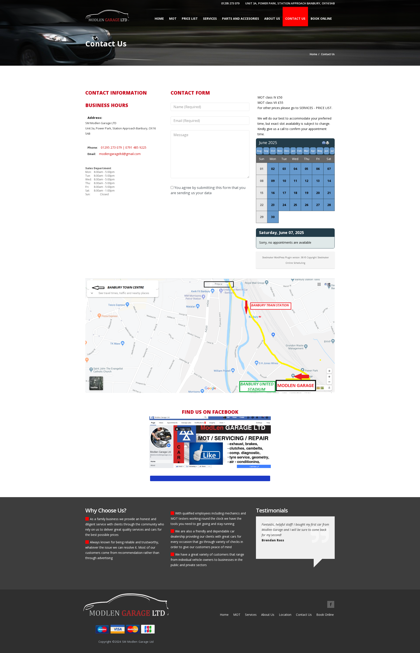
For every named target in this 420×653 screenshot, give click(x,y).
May (319, 150)
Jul (332, 150)
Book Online (321, 18)
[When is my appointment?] (324, 143)
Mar (306, 150)
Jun (326, 150)
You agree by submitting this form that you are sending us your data (208, 190)
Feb (299, 150)
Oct (273, 150)
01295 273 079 (230, 3)
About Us (272, 18)
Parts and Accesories (240, 18)
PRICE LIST (190, 18)
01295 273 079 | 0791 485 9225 (123, 147)
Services (251, 615)
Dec (286, 150)
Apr (313, 150)
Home (159, 18)
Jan (293, 150)
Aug (259, 150)
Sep (266, 150)
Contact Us (295, 18)
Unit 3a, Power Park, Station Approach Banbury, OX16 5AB (290, 3)
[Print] (328, 143)
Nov (279, 150)
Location (285, 615)
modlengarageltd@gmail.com (120, 154)
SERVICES (210, 18)
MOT (173, 18)
